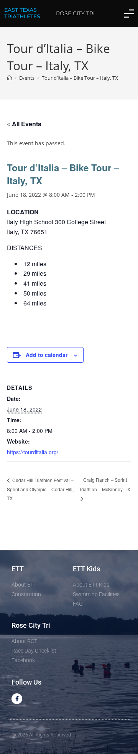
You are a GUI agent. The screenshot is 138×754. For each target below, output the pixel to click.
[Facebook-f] (17, 698)
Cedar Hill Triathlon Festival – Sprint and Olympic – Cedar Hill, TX (40, 489)
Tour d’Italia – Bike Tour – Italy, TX (80, 77)
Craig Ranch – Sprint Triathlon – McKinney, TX (104, 484)
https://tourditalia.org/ (32, 452)
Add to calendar (46, 355)
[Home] (9, 77)
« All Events (24, 123)
